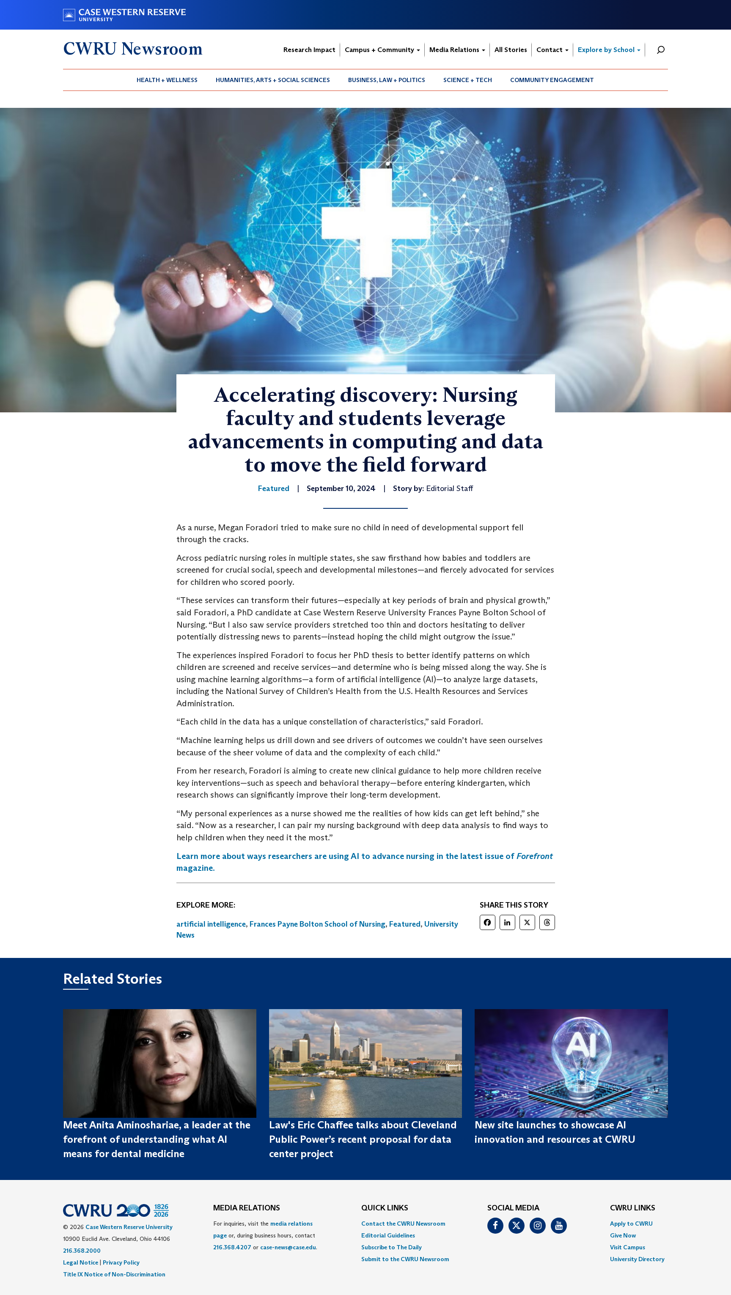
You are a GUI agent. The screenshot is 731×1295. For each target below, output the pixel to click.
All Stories (511, 50)
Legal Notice (80, 1262)
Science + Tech (467, 80)
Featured (404, 924)
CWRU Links (632, 1208)
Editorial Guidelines (388, 1235)
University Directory (637, 1259)
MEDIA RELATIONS (246, 1208)
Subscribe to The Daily (391, 1247)
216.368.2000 (82, 1250)
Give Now (623, 1235)
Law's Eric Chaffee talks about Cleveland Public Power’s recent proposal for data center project (363, 1139)
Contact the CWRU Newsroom (403, 1223)
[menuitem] (167, 80)
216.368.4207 (232, 1247)
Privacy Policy (121, 1262)
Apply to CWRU (631, 1223)
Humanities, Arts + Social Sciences (273, 80)
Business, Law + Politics (386, 80)
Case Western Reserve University (129, 1227)
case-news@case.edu (288, 1247)
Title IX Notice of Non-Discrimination (114, 1274)
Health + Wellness (167, 80)
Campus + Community (380, 50)
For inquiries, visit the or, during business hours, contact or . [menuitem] (265, 1235)
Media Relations (455, 50)
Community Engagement (552, 80)
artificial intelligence (211, 924)
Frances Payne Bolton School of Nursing (317, 924)
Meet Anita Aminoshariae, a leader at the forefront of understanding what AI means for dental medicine (156, 1139)
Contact (550, 50)
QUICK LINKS (384, 1208)
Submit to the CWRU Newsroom (405, 1259)
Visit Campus (627, 1247)
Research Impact (309, 50)
